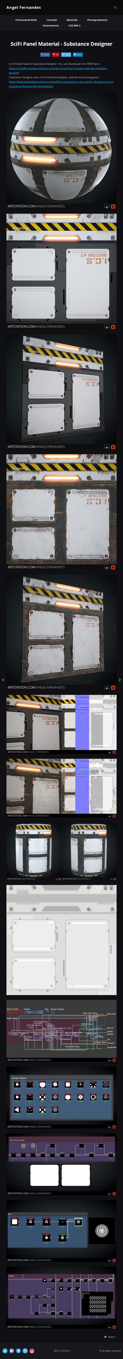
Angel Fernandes (23, 7)
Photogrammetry (97, 19)
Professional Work (26, 19)
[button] (110, 1337)
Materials (72, 19)
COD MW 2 (74, 25)
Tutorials (51, 19)
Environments (51, 25)
